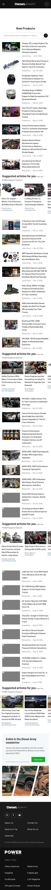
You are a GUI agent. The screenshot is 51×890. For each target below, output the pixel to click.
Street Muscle (33, 885)
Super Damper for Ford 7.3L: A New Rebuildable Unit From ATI (34, 675)
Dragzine (30, 391)
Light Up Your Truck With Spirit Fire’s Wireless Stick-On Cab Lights (35, 574)
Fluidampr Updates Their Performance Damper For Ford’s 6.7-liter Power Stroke (34, 78)
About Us (9, 822)
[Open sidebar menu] (3, 4)
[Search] (46, 35)
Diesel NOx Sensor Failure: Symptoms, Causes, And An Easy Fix (34, 497)
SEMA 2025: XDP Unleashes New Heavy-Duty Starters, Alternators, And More (33, 482)
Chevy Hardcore (12, 866)
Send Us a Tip (11, 829)
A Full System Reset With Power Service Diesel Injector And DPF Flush (34, 511)
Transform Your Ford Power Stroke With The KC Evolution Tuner (34, 224)
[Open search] (47, 4)
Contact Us (32, 822)
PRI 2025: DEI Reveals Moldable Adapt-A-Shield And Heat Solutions (35, 341)
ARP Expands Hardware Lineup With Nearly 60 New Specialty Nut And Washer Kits (35, 256)
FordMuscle (10, 879)
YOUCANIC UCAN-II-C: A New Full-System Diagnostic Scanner (34, 661)
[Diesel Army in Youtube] (19, 815)
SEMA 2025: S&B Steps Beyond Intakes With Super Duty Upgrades (35, 454)
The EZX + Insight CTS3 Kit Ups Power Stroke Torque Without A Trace (35, 618)
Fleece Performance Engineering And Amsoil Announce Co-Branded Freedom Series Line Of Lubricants (32, 437)
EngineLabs (8, 210)
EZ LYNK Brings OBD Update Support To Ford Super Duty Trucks (34, 589)
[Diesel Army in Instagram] (7, 815)
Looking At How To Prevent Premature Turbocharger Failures (34, 201)
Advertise (9, 835)
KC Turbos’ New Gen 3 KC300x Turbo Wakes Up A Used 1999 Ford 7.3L (34, 604)
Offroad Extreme (12, 885)
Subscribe (38, 759)
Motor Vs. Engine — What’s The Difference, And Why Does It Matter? (12, 201)
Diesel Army (32, 866)
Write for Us (32, 829)
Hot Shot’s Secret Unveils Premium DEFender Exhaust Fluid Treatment (34, 633)
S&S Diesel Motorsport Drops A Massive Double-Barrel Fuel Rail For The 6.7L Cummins (35, 64)
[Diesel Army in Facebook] (13, 815)
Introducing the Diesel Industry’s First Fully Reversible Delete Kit (31, 164)
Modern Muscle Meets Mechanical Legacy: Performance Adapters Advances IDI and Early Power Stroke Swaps (34, 146)
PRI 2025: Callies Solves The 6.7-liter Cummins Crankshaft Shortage (35, 401)
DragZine (9, 872)
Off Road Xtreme (10, 561)
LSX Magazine (9, 391)
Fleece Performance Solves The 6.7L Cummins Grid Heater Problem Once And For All (35, 128)
